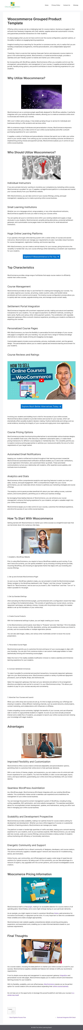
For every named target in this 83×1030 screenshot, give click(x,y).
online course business (60, 986)
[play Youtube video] (41, 380)
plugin (30, 907)
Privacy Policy (56, 5)
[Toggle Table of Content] (12, 1011)
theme (56, 913)
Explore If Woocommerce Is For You (40, 256)
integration (63, 975)
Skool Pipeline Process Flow (17, 1017)
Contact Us (66, 5)
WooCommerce (49, 984)
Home (46, 5)
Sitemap (75, 5)
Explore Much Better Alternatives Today (40, 406)
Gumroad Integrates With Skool (66, 1017)
